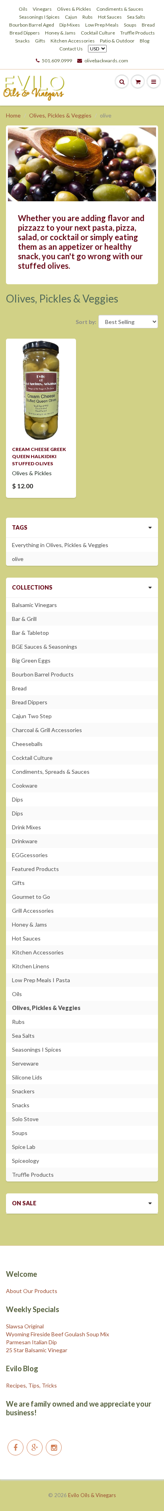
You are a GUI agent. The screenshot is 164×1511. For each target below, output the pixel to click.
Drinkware (24, 841)
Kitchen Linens (30, 966)
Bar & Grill (24, 618)
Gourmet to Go (31, 896)
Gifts (40, 41)
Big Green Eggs (31, 660)
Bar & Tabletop (30, 632)
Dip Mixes (69, 25)
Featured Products (35, 868)
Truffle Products (137, 33)
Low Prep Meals (102, 25)
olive (17, 558)
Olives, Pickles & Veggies (60, 115)
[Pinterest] (35, 1447)
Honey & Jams (60, 33)
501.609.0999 (57, 61)
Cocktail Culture (98, 33)
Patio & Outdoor (117, 41)
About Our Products (31, 1290)
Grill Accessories (33, 910)
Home (13, 115)
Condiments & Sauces (119, 9)
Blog (144, 41)
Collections (32, 587)
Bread (148, 25)
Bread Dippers (25, 33)
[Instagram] (54, 1447)
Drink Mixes (26, 827)
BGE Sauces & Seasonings (44, 646)
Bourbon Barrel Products (43, 674)
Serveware (25, 1063)
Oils (23, 9)
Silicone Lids (27, 1077)
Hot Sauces (110, 17)
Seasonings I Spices (39, 17)
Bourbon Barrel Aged (31, 25)
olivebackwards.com (106, 61)
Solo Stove (25, 1119)
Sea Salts (136, 17)
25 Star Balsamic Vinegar (36, 1350)
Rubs (87, 17)
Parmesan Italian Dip (31, 1342)
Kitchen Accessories (73, 41)
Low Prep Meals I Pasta (41, 980)
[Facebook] (15, 1447)
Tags (19, 527)
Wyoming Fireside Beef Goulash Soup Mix (57, 1334)
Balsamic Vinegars (34, 604)
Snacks (22, 41)
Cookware (24, 785)
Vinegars (42, 9)
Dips (17, 799)
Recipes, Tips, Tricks (31, 1385)
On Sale (24, 1203)
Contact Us (71, 49)
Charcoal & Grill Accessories (47, 730)
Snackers (23, 1091)
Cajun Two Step (32, 716)
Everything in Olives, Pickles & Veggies (60, 545)
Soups (130, 25)
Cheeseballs (27, 743)
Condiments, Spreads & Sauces (51, 771)
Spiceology (25, 1160)
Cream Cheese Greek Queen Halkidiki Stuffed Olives (39, 456)
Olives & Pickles (74, 9)
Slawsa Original (25, 1326)
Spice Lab (23, 1146)
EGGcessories (30, 855)
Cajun (71, 17)
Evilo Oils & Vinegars (92, 1495)
